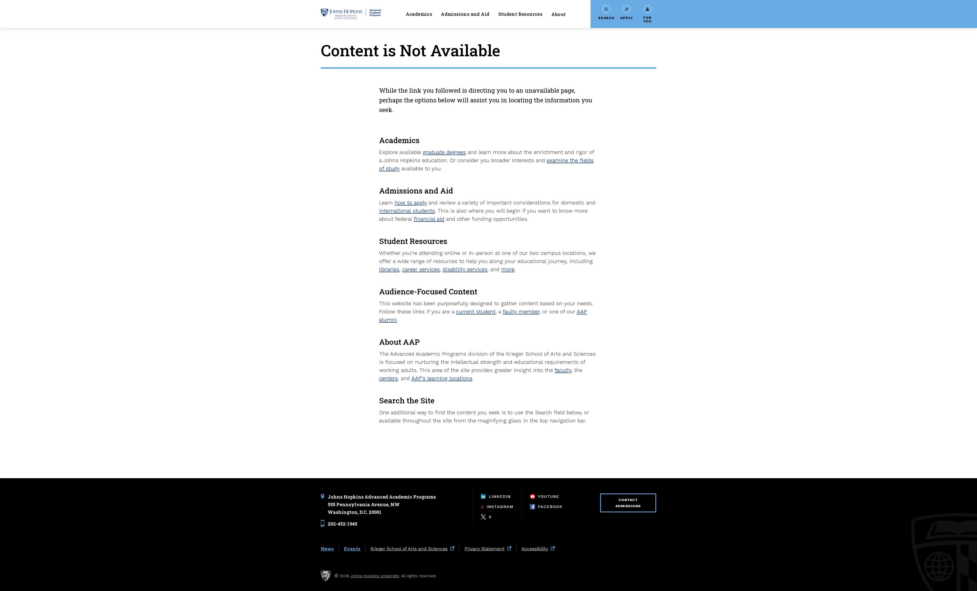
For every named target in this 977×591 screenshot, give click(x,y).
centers (388, 378)
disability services (465, 269)
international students (407, 211)
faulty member (521, 311)
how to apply (411, 202)
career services (421, 269)
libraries (389, 269)
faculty (563, 370)
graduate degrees (444, 152)
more (507, 269)
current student (475, 311)
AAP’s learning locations (441, 378)
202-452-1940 (342, 523)
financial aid (429, 219)
